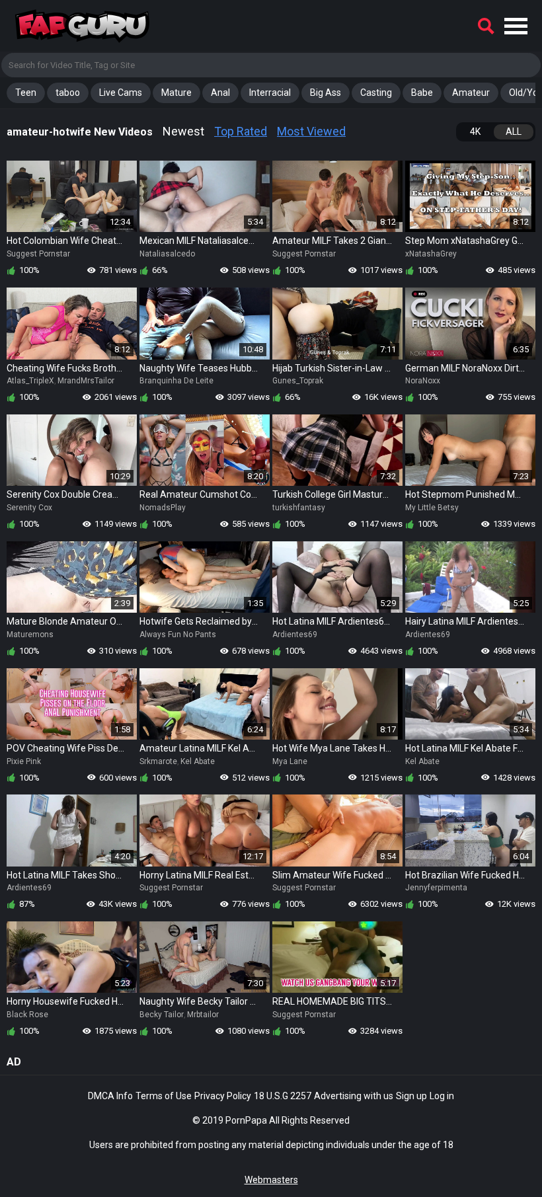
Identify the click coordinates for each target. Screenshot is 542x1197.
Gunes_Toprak (297, 380)
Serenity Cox (29, 507)
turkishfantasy (298, 507)
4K (475, 131)
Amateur (471, 92)
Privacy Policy (222, 1096)
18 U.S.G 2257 (282, 1096)
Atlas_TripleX (30, 380)
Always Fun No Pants (177, 634)
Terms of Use (164, 1096)
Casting (376, 92)
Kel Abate (197, 761)
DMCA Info (110, 1096)
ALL (514, 131)
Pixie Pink (24, 761)
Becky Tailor (161, 1014)
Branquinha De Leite (176, 380)
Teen (25, 92)
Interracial (270, 92)
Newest (183, 131)
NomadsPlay (162, 507)
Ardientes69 (294, 634)
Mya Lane (289, 761)
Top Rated (240, 131)
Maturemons (30, 634)
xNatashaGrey (431, 253)
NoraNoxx (422, 380)
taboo (68, 92)
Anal (220, 92)
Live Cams (120, 92)
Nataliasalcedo (167, 253)
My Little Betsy (432, 507)
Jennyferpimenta (436, 887)
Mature (176, 92)
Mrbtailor (203, 1014)
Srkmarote (158, 761)
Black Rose (27, 1014)
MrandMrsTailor (86, 380)
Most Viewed (311, 131)
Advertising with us (353, 1096)
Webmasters (271, 1180)
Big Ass (325, 92)
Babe (422, 92)
